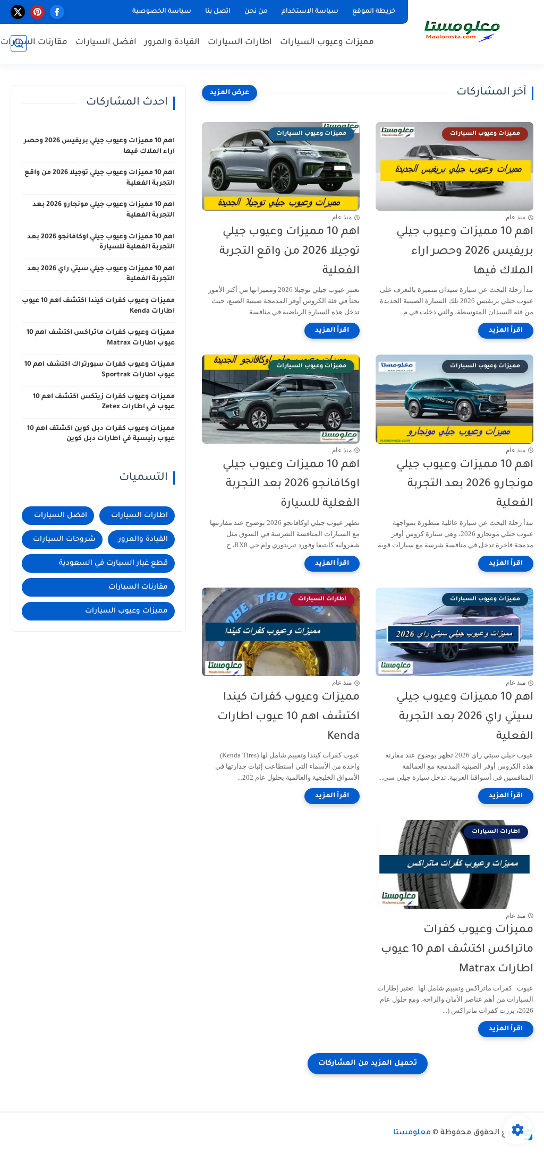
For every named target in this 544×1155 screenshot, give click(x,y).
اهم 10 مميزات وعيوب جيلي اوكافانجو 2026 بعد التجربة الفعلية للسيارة (291, 485)
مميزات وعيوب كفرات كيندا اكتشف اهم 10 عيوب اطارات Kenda (288, 717)
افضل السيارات (106, 42)
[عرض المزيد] (229, 93)
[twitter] (18, 12)
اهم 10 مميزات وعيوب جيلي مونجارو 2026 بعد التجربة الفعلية (464, 485)
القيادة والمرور (172, 42)
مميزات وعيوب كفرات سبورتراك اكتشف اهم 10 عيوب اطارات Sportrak (99, 370)
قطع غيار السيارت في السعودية (113, 563)
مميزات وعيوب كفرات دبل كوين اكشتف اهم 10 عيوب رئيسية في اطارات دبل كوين (101, 434)
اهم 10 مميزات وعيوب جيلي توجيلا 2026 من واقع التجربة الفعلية (289, 252)
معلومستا (412, 1133)
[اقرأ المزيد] (505, 331)
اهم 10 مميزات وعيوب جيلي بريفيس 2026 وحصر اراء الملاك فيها (464, 252)
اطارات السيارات (240, 42)
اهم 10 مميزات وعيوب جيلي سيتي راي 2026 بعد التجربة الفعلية (464, 717)
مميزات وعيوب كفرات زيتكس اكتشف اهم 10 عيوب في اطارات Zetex (104, 402)
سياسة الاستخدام (310, 11)
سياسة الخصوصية (161, 11)
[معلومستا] (462, 31)
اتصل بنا (218, 11)
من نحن (256, 11)
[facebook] (57, 12)
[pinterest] (37, 12)
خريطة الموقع (374, 11)
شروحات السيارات (64, 540)
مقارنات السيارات (34, 42)
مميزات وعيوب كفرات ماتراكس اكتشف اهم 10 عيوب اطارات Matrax (457, 950)
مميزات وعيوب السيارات (327, 42)
